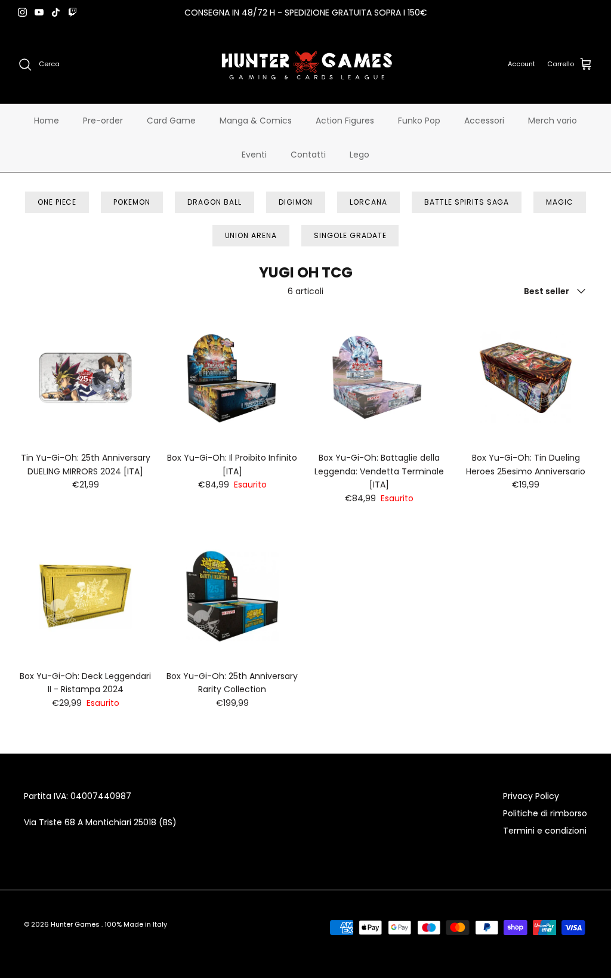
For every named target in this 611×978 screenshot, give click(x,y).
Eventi (254, 155)
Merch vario (552, 121)
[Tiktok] (55, 12)
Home (46, 121)
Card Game (171, 121)
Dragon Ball (214, 202)
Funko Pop (419, 121)
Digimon (296, 202)
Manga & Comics (256, 121)
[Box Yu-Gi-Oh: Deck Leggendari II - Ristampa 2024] (85, 596)
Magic (559, 202)
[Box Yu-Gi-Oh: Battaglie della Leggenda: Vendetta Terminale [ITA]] (378, 377)
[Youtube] (39, 12)
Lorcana (368, 202)
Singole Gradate (350, 235)
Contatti (308, 155)
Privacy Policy (531, 796)
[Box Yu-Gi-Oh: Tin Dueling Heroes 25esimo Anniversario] (525, 377)
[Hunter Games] (306, 64)
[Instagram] (22, 12)
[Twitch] (72, 12)
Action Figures (345, 121)
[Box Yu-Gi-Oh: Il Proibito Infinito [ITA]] (232, 377)
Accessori (484, 121)
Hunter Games (76, 924)
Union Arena (251, 235)
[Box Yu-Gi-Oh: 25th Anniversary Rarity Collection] (232, 596)
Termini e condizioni (545, 831)
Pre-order (103, 121)
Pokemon (131, 202)
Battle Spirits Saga (466, 202)
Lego (359, 155)
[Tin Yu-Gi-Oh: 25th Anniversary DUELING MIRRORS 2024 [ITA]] (85, 377)
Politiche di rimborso (545, 813)
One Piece (57, 202)
